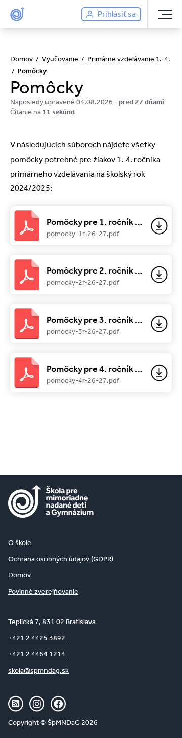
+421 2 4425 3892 (36, 638)
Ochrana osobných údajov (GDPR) (60, 559)
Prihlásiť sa (117, 14)
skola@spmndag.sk (38, 670)
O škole (19, 542)
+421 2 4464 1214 (36, 654)
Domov (19, 575)
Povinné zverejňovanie (43, 591)
